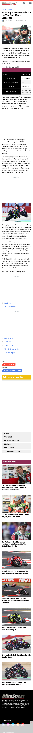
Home (4, 9)
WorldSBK (8, 437)
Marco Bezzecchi (9, 364)
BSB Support (9, 448)
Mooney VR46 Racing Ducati (12, 370)
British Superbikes (11, 440)
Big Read (7, 444)
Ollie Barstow (9, 21)
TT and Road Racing (12, 451)
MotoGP (10, 9)
